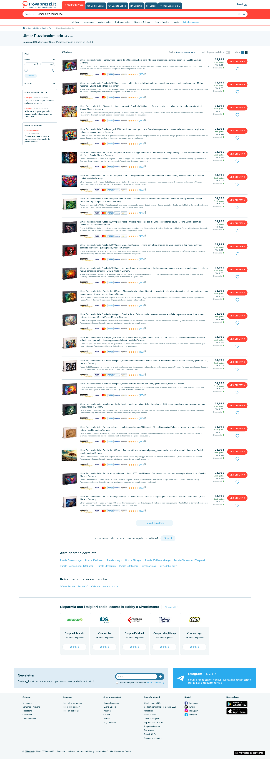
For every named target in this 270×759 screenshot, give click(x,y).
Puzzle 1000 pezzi (94, 560)
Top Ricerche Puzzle (153, 722)
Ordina (172, 52)
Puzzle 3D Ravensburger (158, 560)
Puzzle (51, 28)
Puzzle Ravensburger (71, 560)
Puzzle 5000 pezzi (128, 566)
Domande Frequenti (31, 707)
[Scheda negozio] (86, 74)
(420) (141, 74)
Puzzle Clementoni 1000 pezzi (189, 560)
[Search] (244, 14)
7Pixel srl (29, 751)
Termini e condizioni (66, 751)
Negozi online (109, 722)
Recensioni (149, 730)
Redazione (27, 711)
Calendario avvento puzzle (104, 586)
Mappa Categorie (111, 703)
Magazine (148, 711)
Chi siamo (27, 703)
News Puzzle (150, 715)
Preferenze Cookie (122, 751)
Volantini (107, 711)
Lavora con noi (29, 718)
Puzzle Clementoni (106, 566)
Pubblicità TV (150, 734)
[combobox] (29, 14)
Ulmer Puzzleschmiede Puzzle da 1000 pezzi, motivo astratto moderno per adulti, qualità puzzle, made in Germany (132, 384)
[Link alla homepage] (23, 28)
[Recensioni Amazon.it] (133, 74)
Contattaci (27, 715)
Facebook (193, 703)
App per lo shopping (153, 738)
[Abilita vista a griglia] (246, 52)
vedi (236, 61)
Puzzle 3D (83, 586)
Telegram (192, 715)
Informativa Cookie (104, 751)
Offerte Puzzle (67, 586)
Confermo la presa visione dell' (141, 682)
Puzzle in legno (114, 560)
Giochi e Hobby (33, 28)
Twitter (191, 707)
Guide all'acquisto (152, 718)
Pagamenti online (152, 726)
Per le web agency (71, 707)
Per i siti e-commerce (72, 703)
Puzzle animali (148, 566)
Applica (30, 76)
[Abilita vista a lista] (242, 52)
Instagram (193, 711)
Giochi (44, 28)
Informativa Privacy (155, 682)
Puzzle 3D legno (133, 560)
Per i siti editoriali (71, 711)
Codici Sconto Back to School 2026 (160, 707)
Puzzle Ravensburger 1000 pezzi (77, 566)
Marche (106, 718)
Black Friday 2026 (152, 703)
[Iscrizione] (161, 676)
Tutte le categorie (191, 22)
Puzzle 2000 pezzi (168, 566)
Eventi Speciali (110, 707)
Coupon (106, 715)
